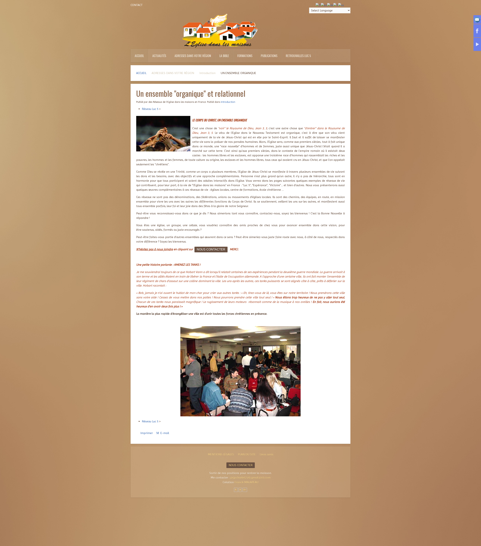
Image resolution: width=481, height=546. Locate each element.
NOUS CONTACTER (211, 249)
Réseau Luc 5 (150, 109)
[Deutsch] (330, 5)
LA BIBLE (224, 56)
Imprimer (147, 433)
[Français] (318, 5)
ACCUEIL (139, 56)
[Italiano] (335, 5)
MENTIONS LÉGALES (221, 454)
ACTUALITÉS (159, 56)
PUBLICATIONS (269, 56)
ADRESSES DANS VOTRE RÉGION (193, 56)
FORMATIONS (244, 56)
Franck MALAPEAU (246, 482)
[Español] (341, 5)
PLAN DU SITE (247, 454)
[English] (324, 5)
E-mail (164, 433)
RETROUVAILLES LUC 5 (298, 56)
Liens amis (266, 454)
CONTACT (137, 5)
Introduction (228, 101)
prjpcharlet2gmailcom (250, 477)
